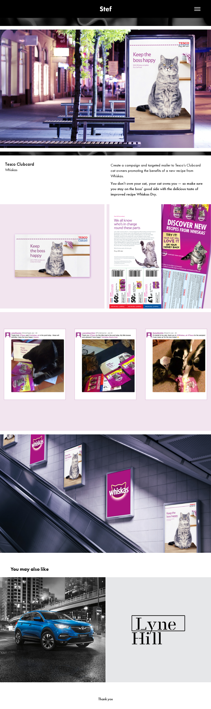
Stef (106, 9)
